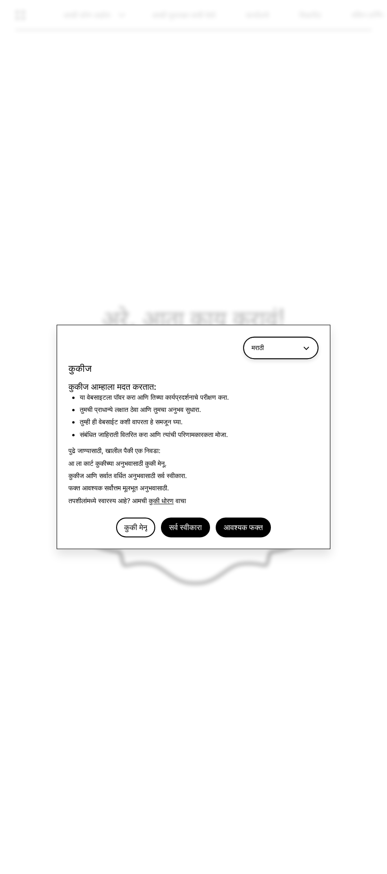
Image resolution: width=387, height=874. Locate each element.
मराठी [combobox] (258, 347)
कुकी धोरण (161, 501)
